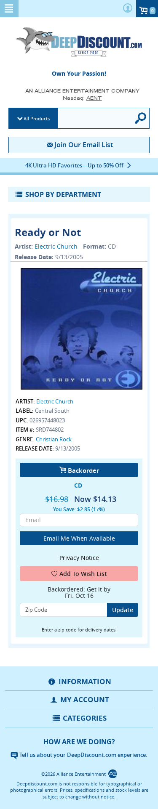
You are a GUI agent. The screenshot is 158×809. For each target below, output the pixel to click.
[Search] (141, 118)
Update (122, 610)
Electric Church (56, 246)
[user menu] (127, 8)
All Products (37, 118)
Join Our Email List (83, 144)
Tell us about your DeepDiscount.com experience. (82, 755)
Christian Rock (54, 439)
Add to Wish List (83, 574)
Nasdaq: (82, 98)
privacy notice (79, 558)
